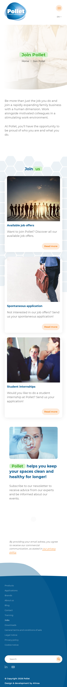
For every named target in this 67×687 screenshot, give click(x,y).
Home (25, 61)
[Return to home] (26, 11)
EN (58, 17)
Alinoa (36, 683)
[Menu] (59, 8)
